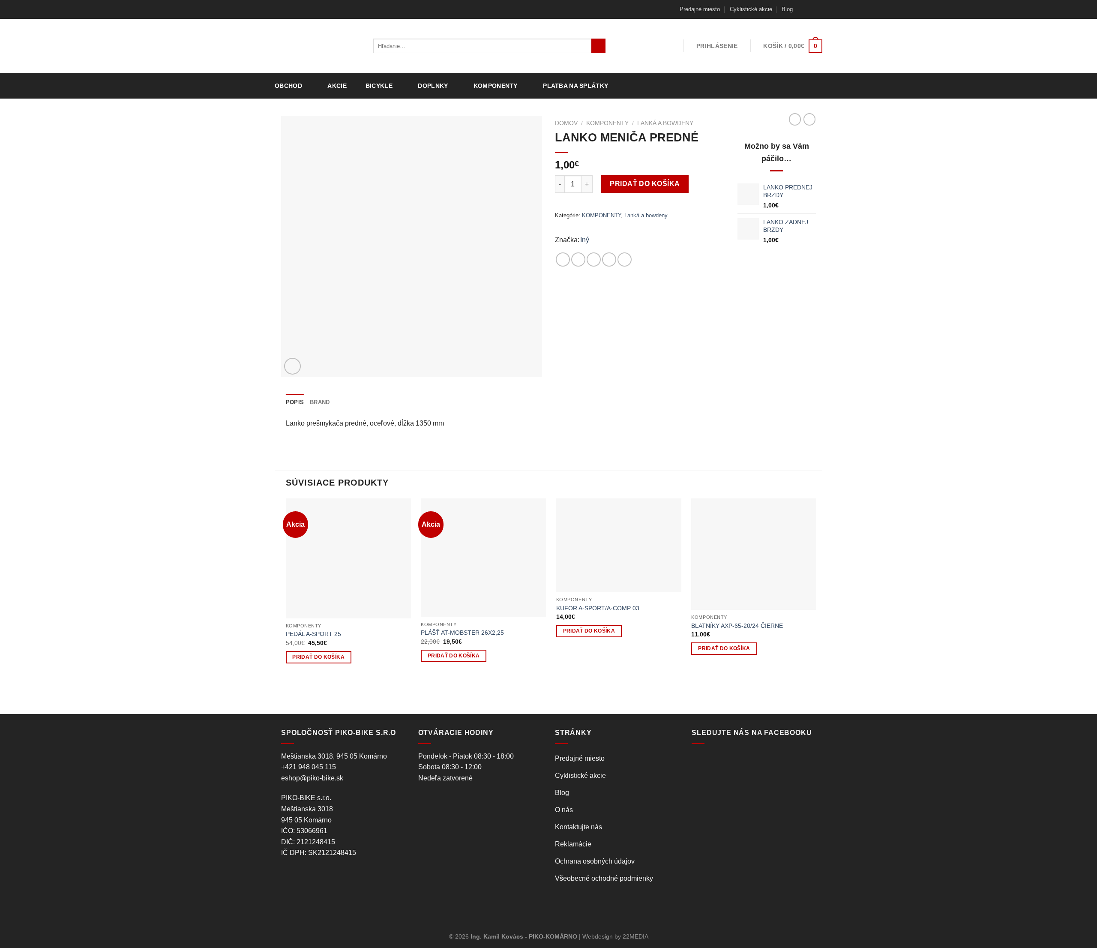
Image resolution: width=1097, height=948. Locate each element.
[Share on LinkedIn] (624, 259)
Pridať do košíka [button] (318, 657)
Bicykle (379, 85)
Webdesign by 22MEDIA (615, 936)
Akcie (336, 85)
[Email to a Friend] (594, 259)
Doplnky (433, 85)
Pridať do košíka (645, 183)
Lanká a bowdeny (665, 123)
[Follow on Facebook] (801, 9)
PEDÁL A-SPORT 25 (313, 633)
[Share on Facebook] (563, 259)
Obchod (288, 85)
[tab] (295, 402)
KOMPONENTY (607, 123)
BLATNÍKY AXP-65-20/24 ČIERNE (737, 625)
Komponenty (496, 85)
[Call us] (818, 9)
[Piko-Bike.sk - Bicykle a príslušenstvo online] (317, 46)
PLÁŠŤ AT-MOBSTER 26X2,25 (462, 632)
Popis (295, 402)
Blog (787, 9)
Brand (320, 402)
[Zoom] (292, 366)
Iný (584, 239)
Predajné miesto (700, 9)
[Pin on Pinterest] (609, 259)
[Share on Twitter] (578, 259)
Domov (566, 123)
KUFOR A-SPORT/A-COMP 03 (597, 608)
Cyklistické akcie (751, 9)
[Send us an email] (809, 9)
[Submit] (598, 46)
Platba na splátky (575, 85)
